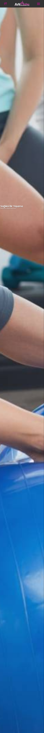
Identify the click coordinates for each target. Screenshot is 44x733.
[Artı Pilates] (22, 3)
